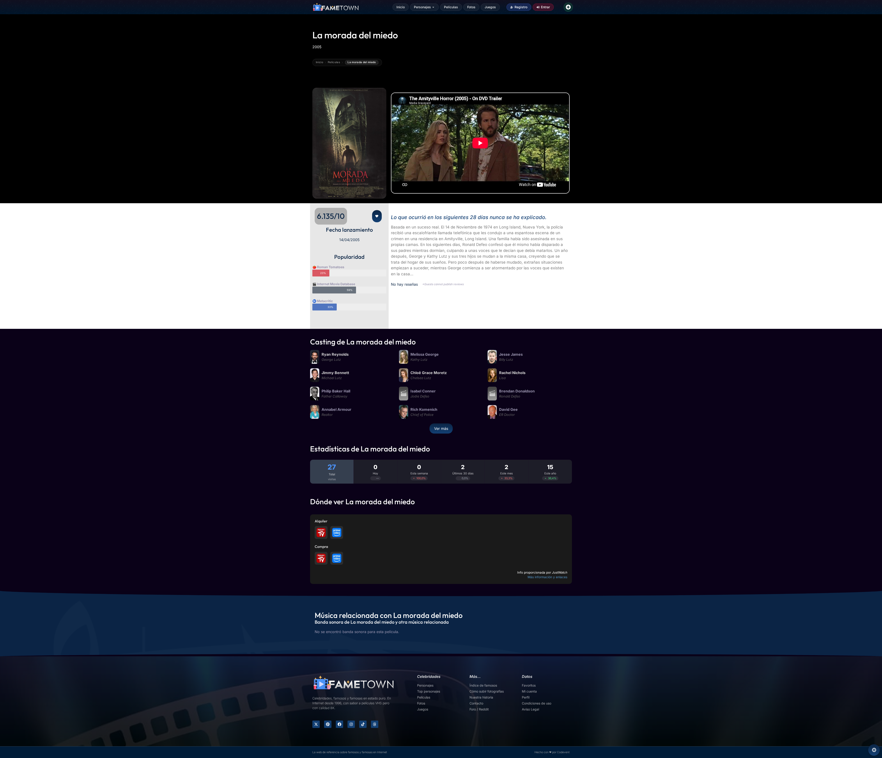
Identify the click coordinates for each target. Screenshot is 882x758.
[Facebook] (339, 724)
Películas (451, 7)
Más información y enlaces (547, 577)
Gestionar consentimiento (874, 750)
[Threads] (374, 724)
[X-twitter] (316, 724)
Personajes (422, 7)
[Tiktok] (363, 724)
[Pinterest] (327, 724)
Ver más (441, 428)
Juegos (490, 7)
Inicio (400, 7)
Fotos (471, 7)
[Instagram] (351, 724)
